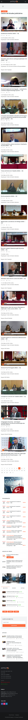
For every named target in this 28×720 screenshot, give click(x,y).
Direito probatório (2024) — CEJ (9, 196)
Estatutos (17, 715)
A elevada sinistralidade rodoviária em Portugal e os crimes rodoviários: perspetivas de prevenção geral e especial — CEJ (14, 117)
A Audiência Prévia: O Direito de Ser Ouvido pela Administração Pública (14, 636)
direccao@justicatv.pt (10, 695)
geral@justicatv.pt (8, 696)
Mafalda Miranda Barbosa (12, 604)
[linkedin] (7, 704)
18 (21, 470)
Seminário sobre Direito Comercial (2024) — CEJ (13, 278)
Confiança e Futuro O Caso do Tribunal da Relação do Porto (14, 642)
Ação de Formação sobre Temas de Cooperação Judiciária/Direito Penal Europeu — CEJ (13, 454)
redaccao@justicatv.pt (11, 692)
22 (7, 472)
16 (16, 470)
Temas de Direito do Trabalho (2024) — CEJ (12, 171)
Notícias (22, 588)
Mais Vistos (5, 588)
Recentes (14, 588)
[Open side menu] (1, 1)
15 (14, 470)
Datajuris (12, 717)
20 (2, 472)
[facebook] (2, 704)
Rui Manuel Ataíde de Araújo (13, 591)
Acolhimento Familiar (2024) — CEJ (10, 33)
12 (7, 470)
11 (4, 470)
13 (9, 470)
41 (10, 472)
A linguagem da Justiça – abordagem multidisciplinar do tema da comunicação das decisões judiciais (13, 423)
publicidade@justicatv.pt (12, 693)
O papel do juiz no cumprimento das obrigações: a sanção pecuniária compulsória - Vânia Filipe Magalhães (15, 656)
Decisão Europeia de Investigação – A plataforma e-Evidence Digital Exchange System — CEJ (14, 89)
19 (24, 470)
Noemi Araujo (10, 600)
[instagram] (4, 704)
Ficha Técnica (11, 715)
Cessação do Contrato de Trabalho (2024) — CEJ (13, 396)
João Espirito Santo (11, 596)
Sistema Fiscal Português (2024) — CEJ (11, 367)
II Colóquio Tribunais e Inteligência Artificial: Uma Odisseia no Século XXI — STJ (14, 522)
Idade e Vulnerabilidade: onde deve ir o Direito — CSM (14, 526)
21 (4, 472)
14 (12, 470)
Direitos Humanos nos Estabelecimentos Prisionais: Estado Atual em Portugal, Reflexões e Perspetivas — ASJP (14, 537)
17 (19, 470)
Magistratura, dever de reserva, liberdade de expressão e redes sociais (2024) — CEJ (13, 308)
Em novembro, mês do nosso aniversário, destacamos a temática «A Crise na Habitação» (14, 649)
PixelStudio (21, 717)
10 (2, 470)
